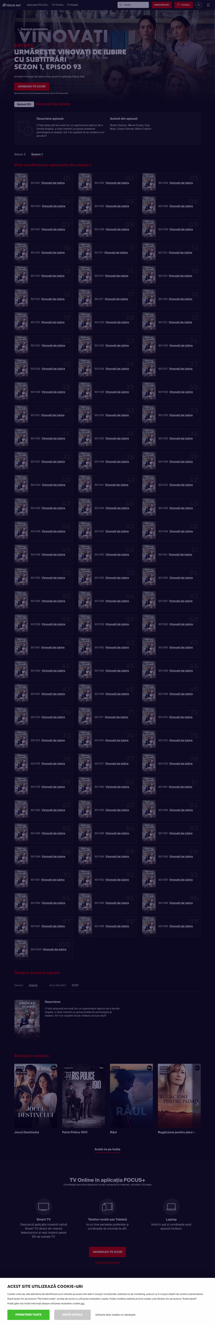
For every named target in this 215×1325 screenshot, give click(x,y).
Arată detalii (72, 1314)
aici (82, 1303)
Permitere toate (28, 1314)
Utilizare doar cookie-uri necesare (115, 1314)
